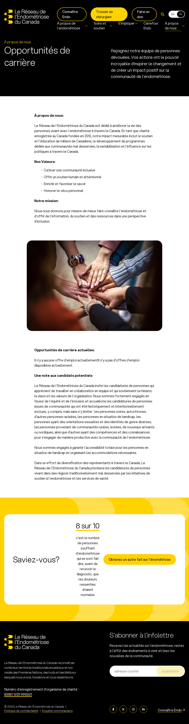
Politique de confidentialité (21, 711)
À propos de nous (171, 25)
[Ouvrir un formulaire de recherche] (162, 14)
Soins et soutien (100, 25)
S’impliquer (126, 23)
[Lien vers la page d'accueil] (26, 16)
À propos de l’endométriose (68, 25)
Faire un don (143, 14)
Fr (181, 14)
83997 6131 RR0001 (18, 694)
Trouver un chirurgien (104, 14)
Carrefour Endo (151, 25)
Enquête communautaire (57, 711)
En (172, 14)
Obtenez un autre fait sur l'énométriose (140, 559)
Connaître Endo (70, 14)
